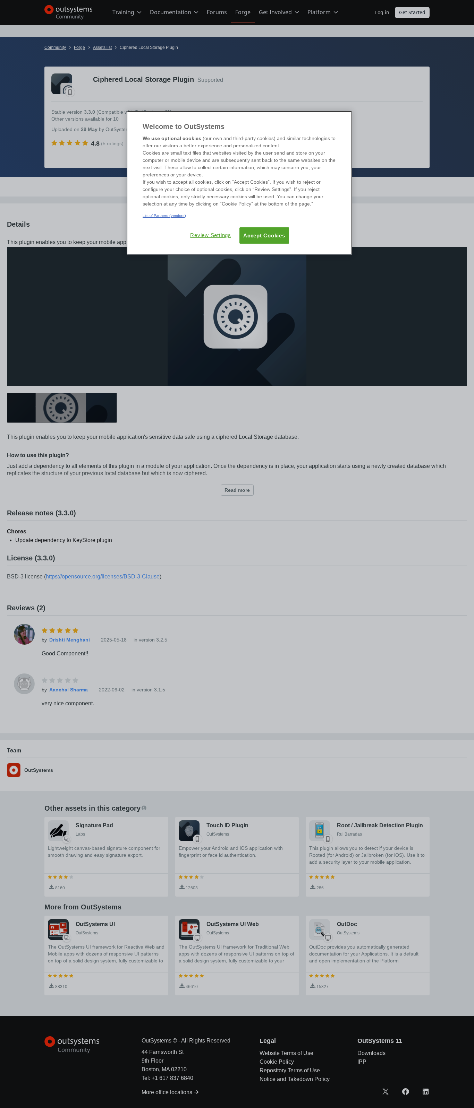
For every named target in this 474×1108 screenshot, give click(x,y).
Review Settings (210, 235)
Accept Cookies (264, 235)
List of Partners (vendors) (164, 215)
